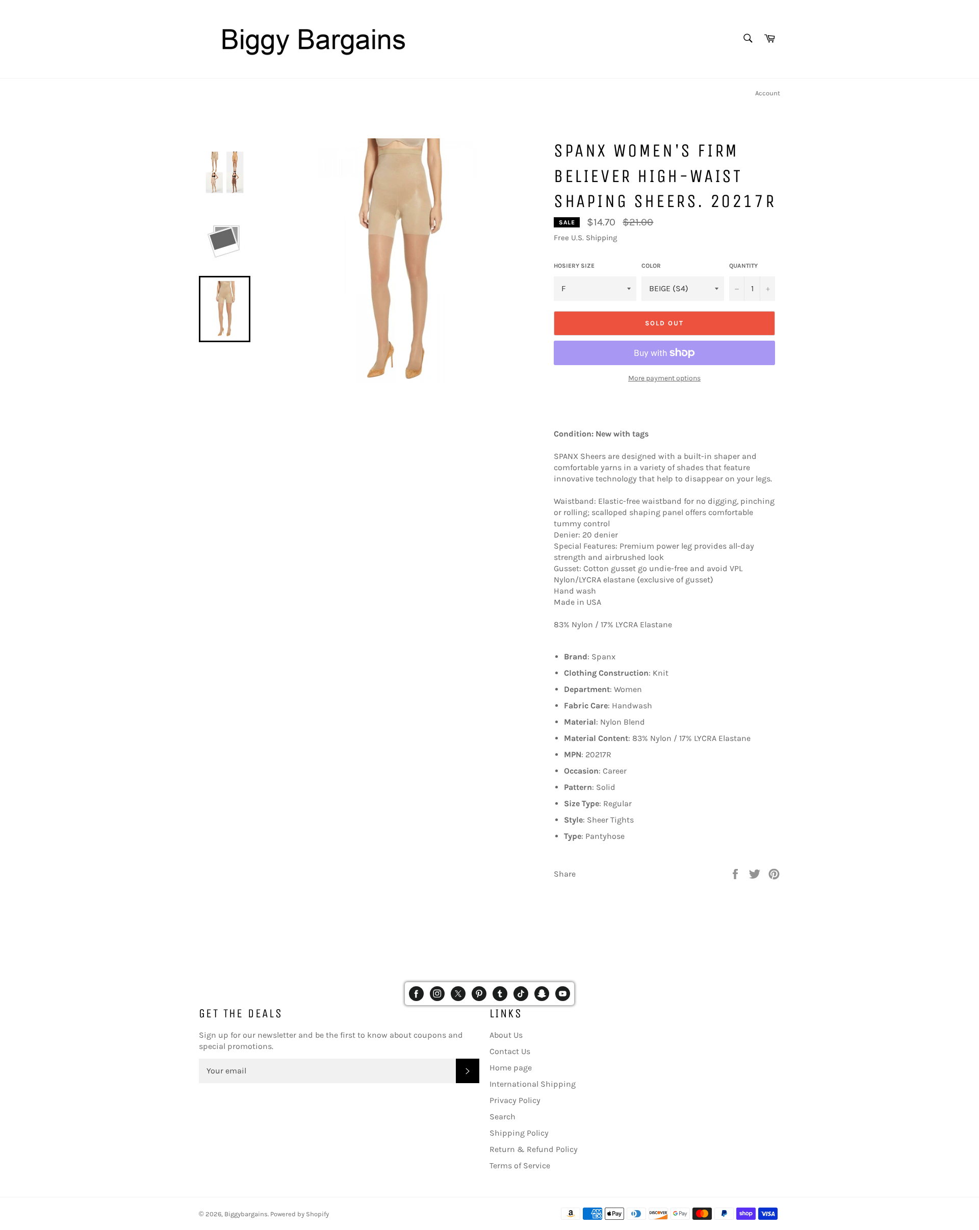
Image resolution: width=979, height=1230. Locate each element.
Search (503, 1116)
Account (767, 93)
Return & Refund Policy (534, 1149)
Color (651, 265)
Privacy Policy (515, 1100)
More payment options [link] (664, 378)
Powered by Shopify (299, 1214)
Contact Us (510, 1051)
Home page (511, 1067)
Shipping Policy (519, 1133)
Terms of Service (520, 1165)
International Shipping (533, 1084)
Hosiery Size (574, 265)
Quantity (743, 265)
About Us (506, 1035)
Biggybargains (246, 1214)
